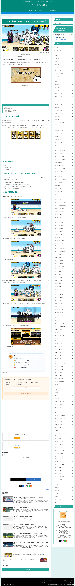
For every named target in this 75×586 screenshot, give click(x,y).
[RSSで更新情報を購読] (31, 486)
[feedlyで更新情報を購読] (28, 486)
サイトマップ (56, 580)
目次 (24, 104)
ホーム (35, 580)
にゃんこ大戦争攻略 (70, 581)
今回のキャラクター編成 (9, 107)
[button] (72, 23)
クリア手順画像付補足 (9, 111)
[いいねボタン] (3, 372)
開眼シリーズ (6, 452)
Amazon (17, 438)
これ (56, 37)
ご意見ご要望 (63, 580)
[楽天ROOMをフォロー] (26, 486)
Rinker (19, 445)
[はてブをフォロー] (23, 486)
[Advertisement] (25, 94)
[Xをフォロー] (20, 486)
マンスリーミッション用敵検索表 (60, 39)
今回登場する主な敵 (8, 108)
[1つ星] (2, 346)
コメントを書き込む (26, 569)
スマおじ (63, 520)
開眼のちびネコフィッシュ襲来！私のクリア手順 (14, 110)
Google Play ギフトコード (19, 434)
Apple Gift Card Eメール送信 (20, 443)
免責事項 (49, 580)
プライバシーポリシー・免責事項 (42, 581)
